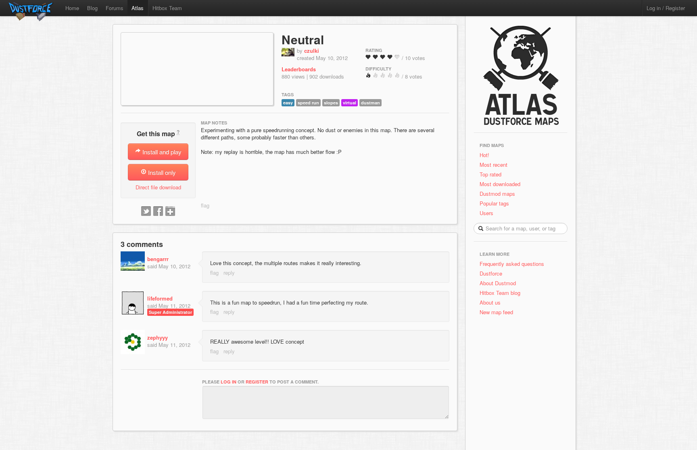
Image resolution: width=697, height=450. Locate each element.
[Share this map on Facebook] (158, 211)
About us (490, 302)
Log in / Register (666, 8)
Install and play (161, 151)
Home (72, 8)
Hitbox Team (167, 8)
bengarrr (158, 259)
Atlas (137, 8)
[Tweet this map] (146, 211)
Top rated (490, 174)
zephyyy (157, 337)
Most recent (493, 164)
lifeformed (160, 298)
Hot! (484, 155)
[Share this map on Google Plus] (170, 211)
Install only (161, 172)
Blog (92, 8)
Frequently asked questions (512, 264)
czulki (311, 50)
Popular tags (494, 203)
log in (228, 382)
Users (486, 213)
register (257, 382)
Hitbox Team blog (500, 293)
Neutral (303, 39)
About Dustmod (498, 283)
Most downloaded (500, 184)
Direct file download (158, 187)
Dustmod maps (497, 193)
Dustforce (491, 273)
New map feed (498, 312)
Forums (114, 8)
